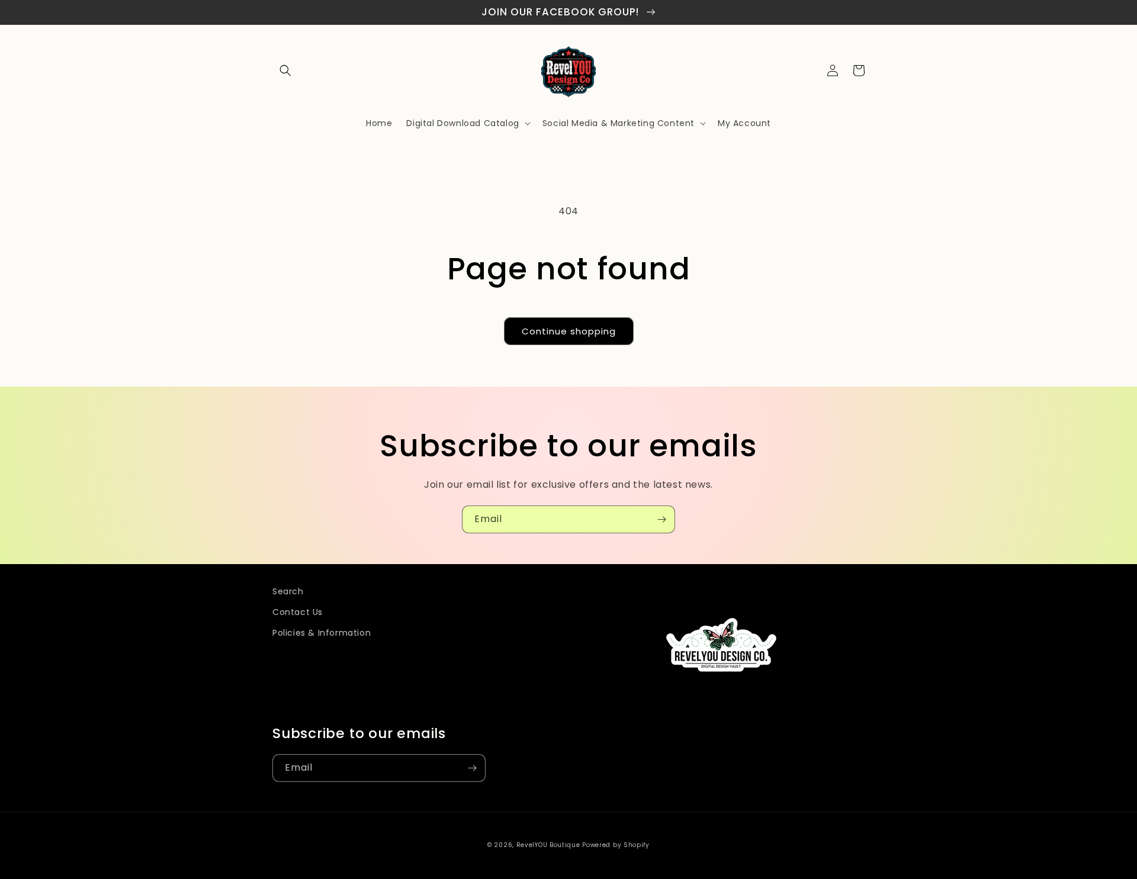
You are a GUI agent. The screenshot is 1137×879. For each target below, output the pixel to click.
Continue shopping (569, 331)
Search (288, 591)
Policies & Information (321, 633)
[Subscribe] (661, 519)
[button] (285, 70)
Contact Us (297, 612)
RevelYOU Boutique (548, 845)
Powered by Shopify (616, 845)
